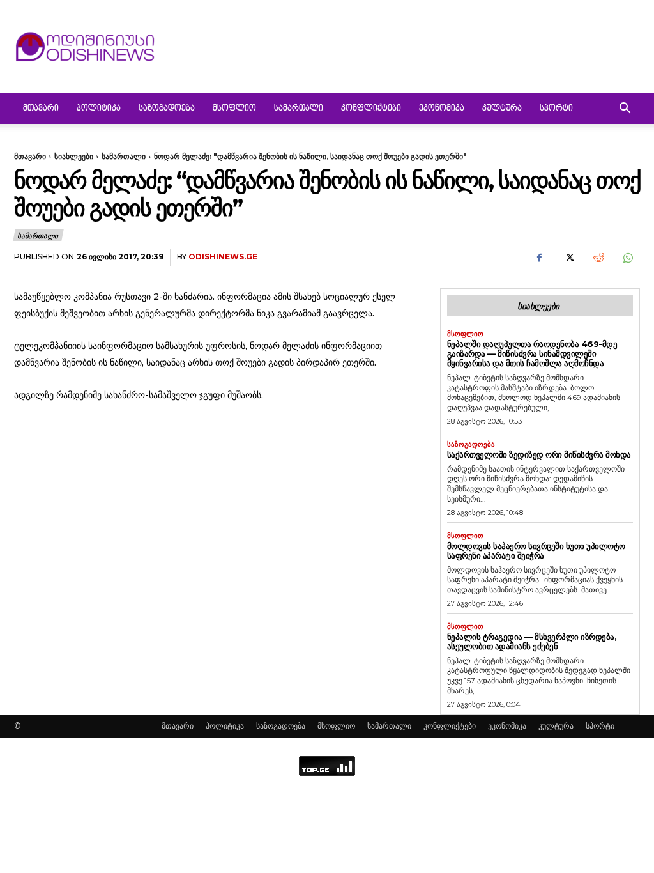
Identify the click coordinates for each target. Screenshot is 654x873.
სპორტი (556, 108)
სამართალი (298, 108)
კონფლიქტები (371, 108)
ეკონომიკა (441, 108)
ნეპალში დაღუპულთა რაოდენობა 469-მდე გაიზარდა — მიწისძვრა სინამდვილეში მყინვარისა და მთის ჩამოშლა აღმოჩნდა (532, 353)
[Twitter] (568, 257)
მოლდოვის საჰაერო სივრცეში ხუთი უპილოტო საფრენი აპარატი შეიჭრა (536, 550)
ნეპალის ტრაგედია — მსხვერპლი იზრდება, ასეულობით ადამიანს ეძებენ (532, 641)
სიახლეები (73, 156)
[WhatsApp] (627, 257)
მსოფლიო (234, 108)
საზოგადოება (167, 108)
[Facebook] (539, 257)
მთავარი (41, 108)
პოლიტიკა (99, 108)
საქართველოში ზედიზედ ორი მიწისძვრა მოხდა (539, 454)
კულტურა (502, 108)
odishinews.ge (222, 256)
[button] (624, 110)
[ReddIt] (598, 257)
